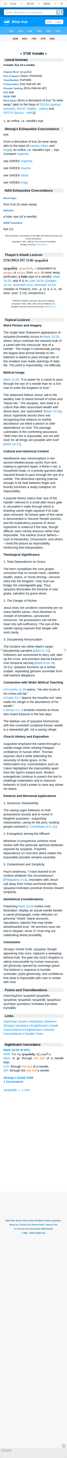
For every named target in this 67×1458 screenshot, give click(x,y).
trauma (34, 145)
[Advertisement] (33, 1170)
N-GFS (25, 1050)
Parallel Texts (34, 1033)
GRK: (7, 1054)
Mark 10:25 (51, 336)
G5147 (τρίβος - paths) (32, 108)
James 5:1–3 (14, 710)
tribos (44, 145)
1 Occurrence (13, 1081)
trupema (22, 154)
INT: (6, 1070)
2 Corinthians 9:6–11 (41, 826)
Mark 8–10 (41, 650)
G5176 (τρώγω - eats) (18, 112)
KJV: (6, 1066)
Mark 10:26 (52, 411)
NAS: (7, 1058)
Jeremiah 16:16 (44, 285)
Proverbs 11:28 (15, 689)
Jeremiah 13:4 (22, 285)
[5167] (4, 657)
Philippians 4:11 (15, 879)
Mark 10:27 (12, 444)
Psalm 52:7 (13, 698)
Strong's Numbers (15, 1025)
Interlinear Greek (14, 1021)
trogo (6, 150)
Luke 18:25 (36, 280)
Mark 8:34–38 (45, 663)
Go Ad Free (6, 1450)
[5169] (62, 657)
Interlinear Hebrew (41, 1021)
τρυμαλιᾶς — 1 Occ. (17, 1090)
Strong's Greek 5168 (18, 1077)
